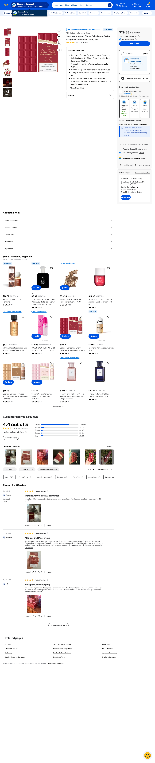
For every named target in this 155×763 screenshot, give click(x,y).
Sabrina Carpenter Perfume (15, 657)
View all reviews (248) (58, 625)
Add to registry (144, 165)
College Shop (70, 13)
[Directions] (110, 235)
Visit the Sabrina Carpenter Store (78, 33)
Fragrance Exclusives (109, 653)
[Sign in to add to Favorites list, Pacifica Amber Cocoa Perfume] (23, 268)
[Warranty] (110, 242)
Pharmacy (93, 13)
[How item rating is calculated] (26, 432)
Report (48, 525)
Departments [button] (9, 13)
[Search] (110, 5)
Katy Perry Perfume (109, 657)
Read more (29, 548)
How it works (135, 68)
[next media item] (59, 50)
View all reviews (11, 438)
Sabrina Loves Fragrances (62, 649)
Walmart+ (134, 13)
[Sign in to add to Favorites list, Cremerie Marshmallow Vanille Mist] (109, 316)
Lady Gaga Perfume (60, 657)
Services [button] (24, 13)
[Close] (44, 13)
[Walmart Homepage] (6, 5)
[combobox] (82, 5)
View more (57, 407)
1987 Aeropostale (108, 649)
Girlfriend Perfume (11, 649)
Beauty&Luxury (132, 187)
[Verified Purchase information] (48, 491)
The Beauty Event (120, 13)
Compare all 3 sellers (142, 173)
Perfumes (8, 653)
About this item (11, 212)
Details (141, 153)
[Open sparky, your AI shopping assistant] (147, 755)
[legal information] (139, 36)
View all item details (77, 88)
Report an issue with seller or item (135, 149)
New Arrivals (105, 13)
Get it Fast (82, 13)
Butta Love (105, 644)
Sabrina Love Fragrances (62, 644)
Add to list (128, 165)
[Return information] (135, 39)
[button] (122, 5)
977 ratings (84, 42)
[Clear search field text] (104, 5)
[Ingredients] (110, 249)
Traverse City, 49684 (133, 120)
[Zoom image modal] (59, 43)
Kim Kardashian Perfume (62, 653)
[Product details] (110, 221)
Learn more (145, 158)
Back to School (56, 13)
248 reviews (24, 428)
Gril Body (8, 644)
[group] (77, 42)
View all (109, 447)
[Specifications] (110, 228)
